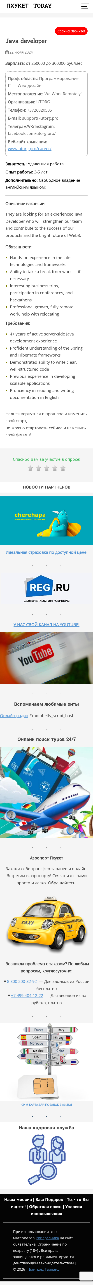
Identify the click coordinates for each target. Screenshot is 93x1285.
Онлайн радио (14, 715)
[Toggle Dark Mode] (86, 1276)
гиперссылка (47, 1237)
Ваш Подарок (49, 1200)
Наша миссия (18, 1200)
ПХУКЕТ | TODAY (27, 6)
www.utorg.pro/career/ (29, 148)
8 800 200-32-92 (22, 981)
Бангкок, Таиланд (44, 1269)
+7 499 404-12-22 (27, 995)
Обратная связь (45, 1207)
